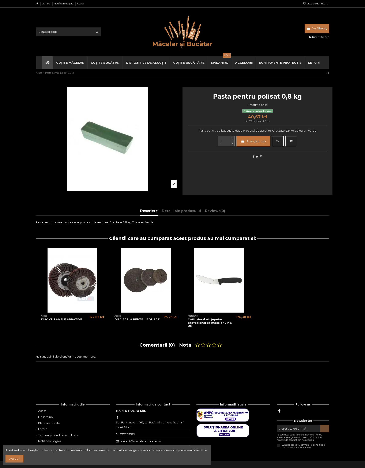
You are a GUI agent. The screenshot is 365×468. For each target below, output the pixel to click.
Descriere (149, 211)
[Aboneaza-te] (324, 428)
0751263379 (127, 434)
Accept (14, 458)
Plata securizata (49, 423)
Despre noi (45, 417)
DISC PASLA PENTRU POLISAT (137, 319)
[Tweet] (257, 156)
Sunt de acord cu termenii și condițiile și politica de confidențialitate (304, 446)
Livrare (46, 3)
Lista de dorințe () (317, 3)
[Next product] (328, 72)
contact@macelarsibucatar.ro (140, 441)
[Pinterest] (261, 156)
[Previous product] (326, 72)
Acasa (80, 3)
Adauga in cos (256, 141)
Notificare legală (64, 3)
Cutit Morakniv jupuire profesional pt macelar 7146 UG (210, 323)
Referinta (254, 104)
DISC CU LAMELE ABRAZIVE (61, 319)
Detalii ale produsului (181, 211)
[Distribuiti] (253, 156)
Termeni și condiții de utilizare (58, 435)
